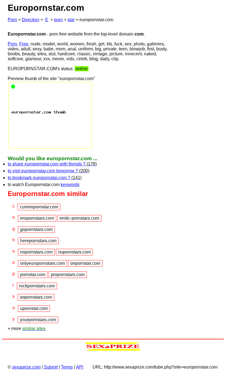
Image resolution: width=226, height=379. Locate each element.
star (71, 19)
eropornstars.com (37, 218)
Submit (51, 367)
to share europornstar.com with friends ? (52, 164)
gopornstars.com (36, 229)
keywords (70, 184)
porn (58, 19)
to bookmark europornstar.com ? (45, 177)
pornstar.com (32, 274)
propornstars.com (68, 274)
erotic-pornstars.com (79, 218)
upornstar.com (34, 308)
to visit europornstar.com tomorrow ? (48, 170)
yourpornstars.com (38, 319)
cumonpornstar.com (39, 207)
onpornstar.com (85, 263)
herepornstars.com (38, 240)
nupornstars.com (74, 252)
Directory (30, 19)
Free (23, 44)
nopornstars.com (36, 252)
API (79, 367)
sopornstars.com (36, 297)
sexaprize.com (26, 367)
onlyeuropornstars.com (42, 263)
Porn (12, 19)
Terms (67, 367)
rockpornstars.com (37, 285)
